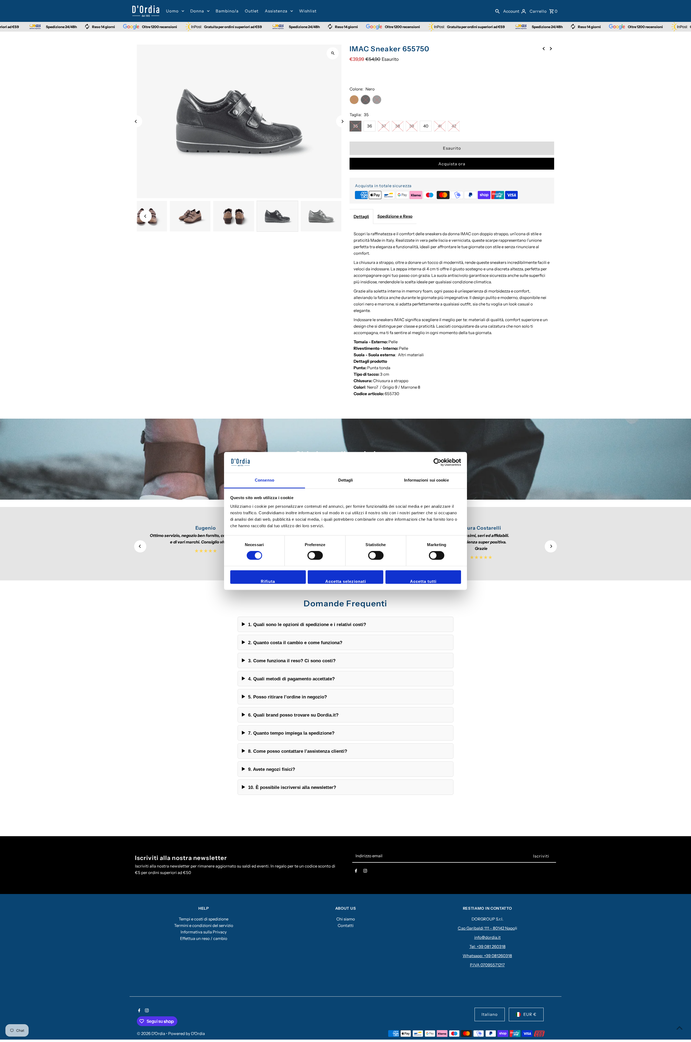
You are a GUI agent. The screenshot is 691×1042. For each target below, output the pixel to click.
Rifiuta (268, 581)
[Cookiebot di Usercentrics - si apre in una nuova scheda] (437, 462)
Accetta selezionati (345, 581)
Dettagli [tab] (345, 480)
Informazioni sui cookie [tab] (426, 480)
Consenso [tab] (264, 480)
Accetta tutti (423, 581)
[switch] (315, 555)
